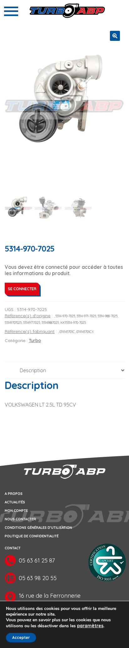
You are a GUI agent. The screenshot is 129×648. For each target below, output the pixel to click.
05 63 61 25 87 (37, 560)
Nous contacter (20, 519)
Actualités (15, 502)
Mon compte (16, 510)
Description (33, 370)
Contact (13, 548)
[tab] (64, 370)
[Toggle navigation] (11, 11)
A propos (14, 493)
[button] (115, 36)
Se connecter (22, 288)
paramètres (90, 626)
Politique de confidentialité (32, 536)
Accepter (21, 637)
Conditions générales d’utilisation (38, 527)
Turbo (35, 340)
